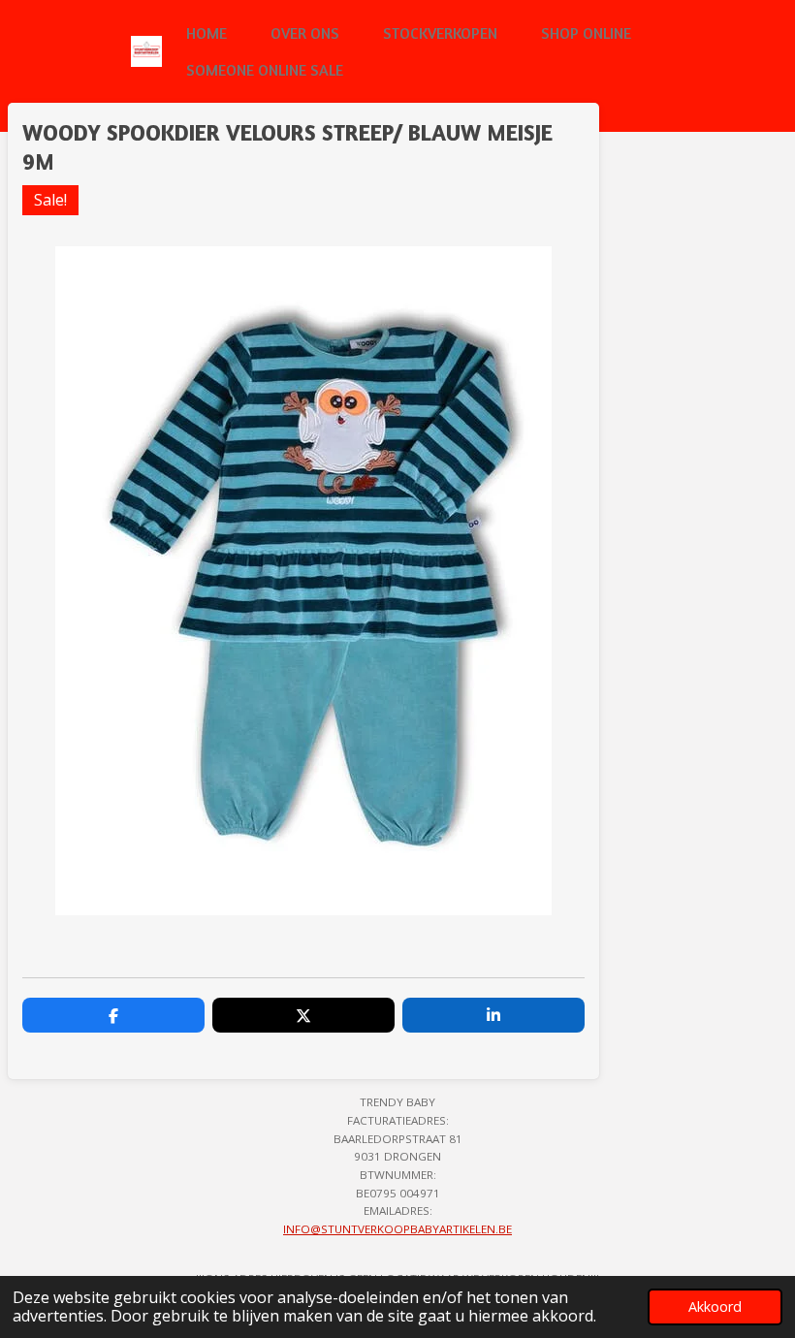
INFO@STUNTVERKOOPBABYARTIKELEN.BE (397, 1229)
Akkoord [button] (715, 1306)
